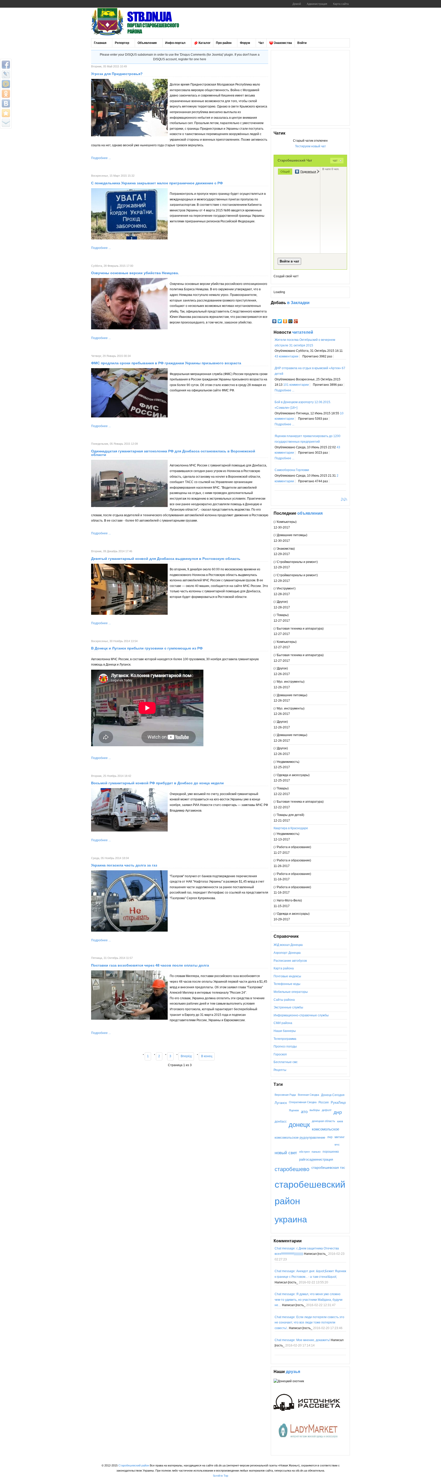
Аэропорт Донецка (287, 953)
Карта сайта (341, 3)
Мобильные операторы (291, 992)
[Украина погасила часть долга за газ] (129, 930)
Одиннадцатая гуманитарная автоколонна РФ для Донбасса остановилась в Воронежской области (173, 453)
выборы (315, 1110)
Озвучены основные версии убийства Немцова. (135, 273)
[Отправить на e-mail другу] (6, 123)
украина (291, 1219)
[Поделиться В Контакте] (6, 103)
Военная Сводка (308, 1094)
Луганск (281, 1103)
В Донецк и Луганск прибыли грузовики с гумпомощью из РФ (147, 648)
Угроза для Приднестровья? (117, 74)
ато (304, 1111)
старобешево (292, 1169)
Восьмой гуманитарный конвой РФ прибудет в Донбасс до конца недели (157, 783)
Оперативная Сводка (302, 1102)
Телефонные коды (287, 984)
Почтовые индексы (287, 976)
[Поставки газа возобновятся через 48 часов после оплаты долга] (129, 1018)
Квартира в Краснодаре (291, 828)
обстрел (304, 1151)
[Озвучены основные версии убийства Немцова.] (129, 328)
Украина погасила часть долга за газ (124, 865)
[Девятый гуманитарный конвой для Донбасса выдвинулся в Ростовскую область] (129, 614)
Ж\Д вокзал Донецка (288, 945)
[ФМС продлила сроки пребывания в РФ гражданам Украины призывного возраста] (129, 416)
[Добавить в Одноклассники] (6, 94)
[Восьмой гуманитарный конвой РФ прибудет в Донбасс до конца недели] (129, 830)
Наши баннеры (285, 1031)
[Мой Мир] (290, 321)
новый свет (286, 1152)
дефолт (327, 1110)
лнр (330, 1137)
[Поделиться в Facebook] (6, 65)
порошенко (331, 1151)
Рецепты (280, 1070)
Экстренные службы (288, 1007)
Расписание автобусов (290, 960)
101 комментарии (296, 385)
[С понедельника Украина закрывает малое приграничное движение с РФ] (129, 238)
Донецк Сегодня (333, 1095)
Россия (323, 1102)
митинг (340, 1137)
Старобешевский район (133, 1465)
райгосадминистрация (316, 1159)
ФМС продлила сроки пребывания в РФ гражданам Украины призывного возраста (166, 363)
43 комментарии (286, 356)
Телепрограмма (285, 1039)
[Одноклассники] (285, 321)
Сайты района (284, 1000)
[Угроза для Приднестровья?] (129, 135)
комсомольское (325, 1129)
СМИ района (283, 1023)
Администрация (317, 3)
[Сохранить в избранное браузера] (6, 113)
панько (316, 1151)
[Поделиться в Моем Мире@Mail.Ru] (6, 84)
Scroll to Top (220, 1475)
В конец (206, 1056)
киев (340, 1121)
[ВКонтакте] (274, 321)
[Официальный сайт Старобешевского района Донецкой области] (142, 22)
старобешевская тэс (328, 1167)
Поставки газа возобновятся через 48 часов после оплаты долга (150, 965)
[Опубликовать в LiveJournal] (6, 74)
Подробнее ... (101, 158)
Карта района (284, 968)
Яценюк (294, 1110)
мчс (337, 1144)
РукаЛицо (338, 1102)
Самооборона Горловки (292, 470)
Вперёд (186, 1056)
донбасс (281, 1121)
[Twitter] (280, 321)
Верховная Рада (285, 1094)
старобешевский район (310, 1192)
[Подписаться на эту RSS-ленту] (343, 500)
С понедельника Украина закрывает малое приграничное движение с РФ (157, 183)
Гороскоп (280, 1054)
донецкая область (323, 1121)
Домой (296, 3)
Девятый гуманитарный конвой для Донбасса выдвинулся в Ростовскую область (165, 559)
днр (338, 1112)
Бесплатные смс (286, 1062)
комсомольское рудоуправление (300, 1137)
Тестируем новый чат (310, 146)
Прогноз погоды (285, 1046)
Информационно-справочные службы (301, 1015)
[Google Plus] (296, 321)
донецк (299, 1124)
